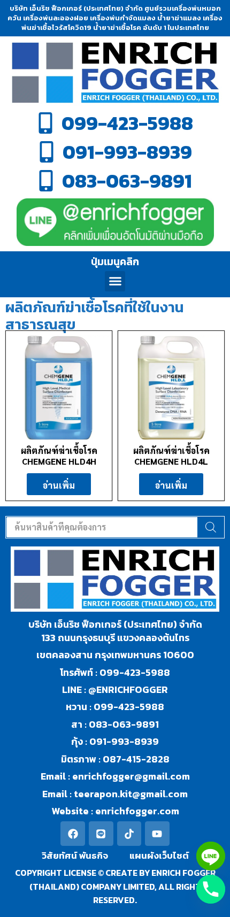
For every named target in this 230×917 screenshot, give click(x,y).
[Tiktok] (129, 833)
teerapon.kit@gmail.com (130, 794)
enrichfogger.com (137, 811)
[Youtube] (157, 833)
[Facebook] (72, 833)
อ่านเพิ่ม (59, 485)
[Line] (101, 833)
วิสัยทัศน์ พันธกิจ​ (75, 855)
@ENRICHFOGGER (128, 689)
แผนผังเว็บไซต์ (159, 855)
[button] (115, 281)
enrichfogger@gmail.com (131, 776)
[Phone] (210, 889)
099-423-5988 (134, 672)
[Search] (210, 527)
